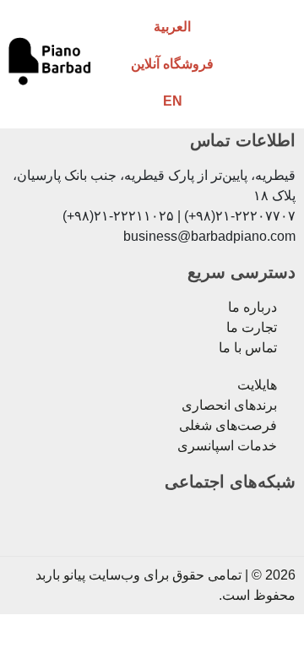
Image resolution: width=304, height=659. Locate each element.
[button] (273, 63)
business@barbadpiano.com (209, 236)
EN (172, 101)
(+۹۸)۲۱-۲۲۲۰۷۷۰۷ (240, 216)
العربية (172, 26)
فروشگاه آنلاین (172, 64)
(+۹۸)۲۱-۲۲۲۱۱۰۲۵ (118, 216)
